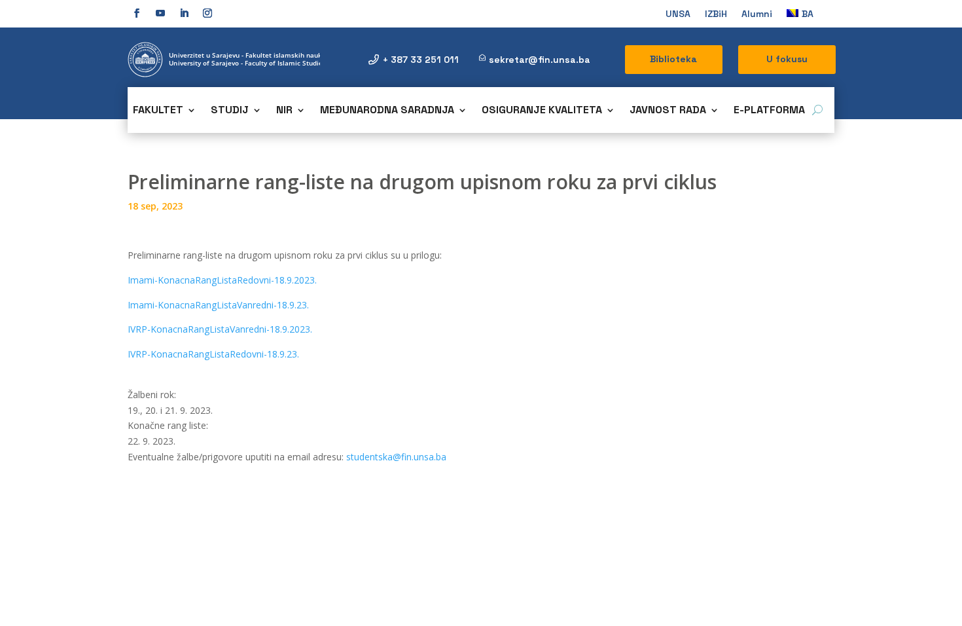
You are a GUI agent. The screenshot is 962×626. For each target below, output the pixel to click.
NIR (284, 111)
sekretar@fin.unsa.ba (539, 59)
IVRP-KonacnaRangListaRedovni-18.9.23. (213, 354)
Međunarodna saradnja (387, 111)
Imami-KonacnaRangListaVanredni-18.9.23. (218, 305)
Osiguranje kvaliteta (542, 111)
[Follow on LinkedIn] (184, 13)
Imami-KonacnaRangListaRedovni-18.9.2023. (222, 280)
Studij (230, 111)
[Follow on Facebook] (137, 13)
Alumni (756, 14)
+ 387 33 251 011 (421, 59)
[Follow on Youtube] (160, 13)
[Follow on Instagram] (207, 13)
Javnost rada (668, 111)
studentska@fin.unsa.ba (396, 457)
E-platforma (769, 111)
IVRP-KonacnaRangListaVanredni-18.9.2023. (220, 329)
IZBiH (716, 14)
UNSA (678, 14)
